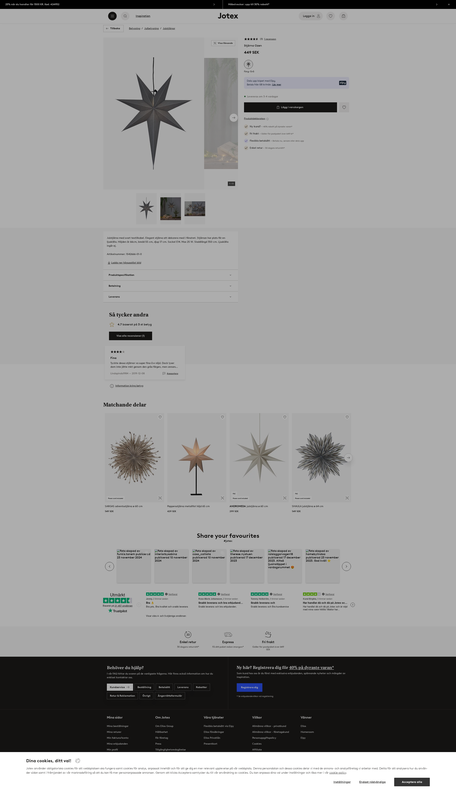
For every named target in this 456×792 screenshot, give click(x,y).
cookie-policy (337, 772)
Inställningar (342, 782)
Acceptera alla (412, 782)
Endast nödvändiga (372, 782)
